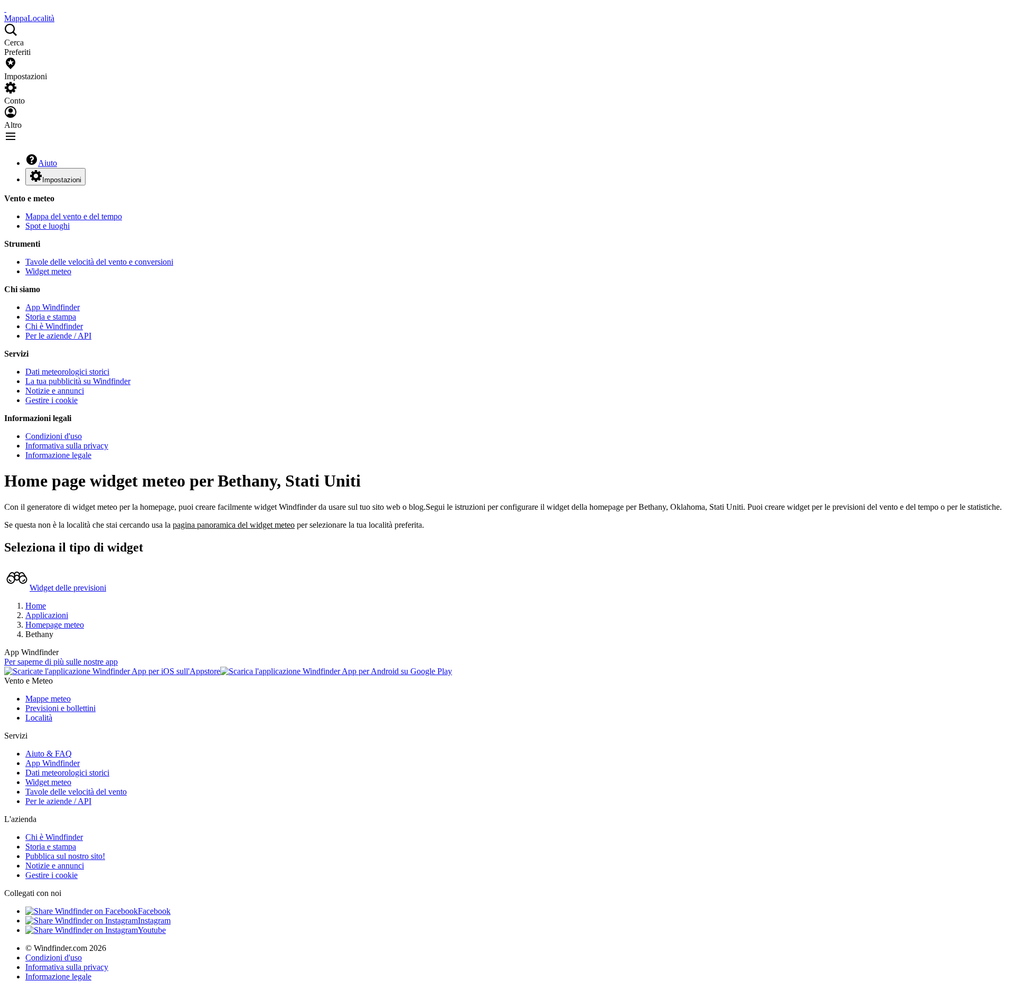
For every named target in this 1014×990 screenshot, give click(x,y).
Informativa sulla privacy (66, 445)
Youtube (152, 930)
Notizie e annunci (54, 390)
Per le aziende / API (58, 335)
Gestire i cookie (51, 400)
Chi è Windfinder (54, 326)
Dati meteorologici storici (67, 371)
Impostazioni (61, 180)
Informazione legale (58, 455)
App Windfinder (52, 307)
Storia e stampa (50, 316)
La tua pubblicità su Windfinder (77, 381)
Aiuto (47, 162)
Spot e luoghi (47, 225)
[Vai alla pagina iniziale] (5, 8)
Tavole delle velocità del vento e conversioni (99, 261)
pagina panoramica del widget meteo (234, 524)
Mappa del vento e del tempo (73, 216)
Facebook (154, 911)
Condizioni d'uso (53, 436)
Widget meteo (48, 271)
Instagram (154, 920)
